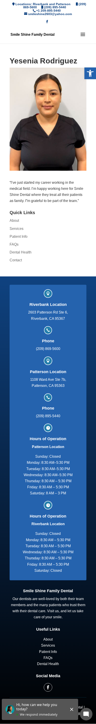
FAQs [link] (14, 244)
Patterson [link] (63, 4)
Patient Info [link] (18, 236)
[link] (90, 73)
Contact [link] (16, 260)
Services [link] (16, 229)
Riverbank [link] (40, 4)
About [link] (14, 220)
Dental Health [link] (20, 252)
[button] (47, 23)
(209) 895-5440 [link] (55, 7)
